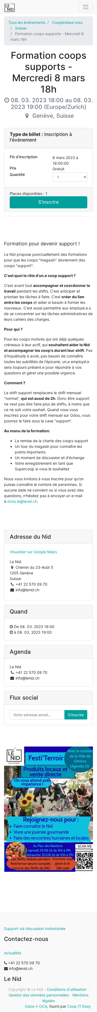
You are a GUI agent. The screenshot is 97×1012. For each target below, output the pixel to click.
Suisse (20, 28)
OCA (43, 1006)
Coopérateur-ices (67, 22)
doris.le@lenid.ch (22, 501)
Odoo (29, 1006)
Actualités (12, 953)
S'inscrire (48, 202)
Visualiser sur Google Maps (33, 551)
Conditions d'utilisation (66, 989)
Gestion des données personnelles (39, 995)
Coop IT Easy (79, 1006)
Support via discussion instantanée (34, 928)
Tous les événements (26, 22)
